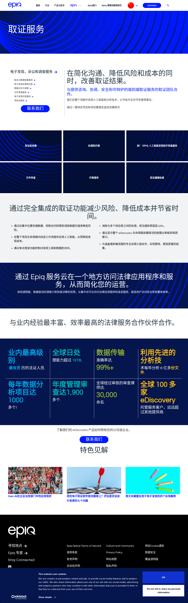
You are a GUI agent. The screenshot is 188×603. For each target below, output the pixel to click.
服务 (38, 5)
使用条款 (72, 552)
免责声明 (72, 559)
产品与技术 (59, 5)
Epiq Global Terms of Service (84, 545)
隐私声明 (111, 566)
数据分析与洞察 (21, 88)
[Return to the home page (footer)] (15, 5)
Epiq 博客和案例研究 (112, 5)
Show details (45, 597)
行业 (47, 5)
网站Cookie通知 (154, 545)
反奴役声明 (73, 566)
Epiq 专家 (16, 553)
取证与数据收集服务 (23, 80)
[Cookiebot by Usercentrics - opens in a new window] (19, 597)
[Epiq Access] (76, 5)
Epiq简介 (92, 5)
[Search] (167, 5)
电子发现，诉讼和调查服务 (31, 72)
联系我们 (35, 108)
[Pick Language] (133, 5)
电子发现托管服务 (22, 96)
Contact (152, 5)
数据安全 (150, 552)
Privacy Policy (114, 552)
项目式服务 (19, 101)
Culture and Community (120, 545)
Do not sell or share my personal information (163, 590)
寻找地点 (15, 546)
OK (163, 577)
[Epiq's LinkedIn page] (9, 567)
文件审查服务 (20, 92)
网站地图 (111, 559)
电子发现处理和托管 (23, 84)
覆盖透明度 (151, 559)
